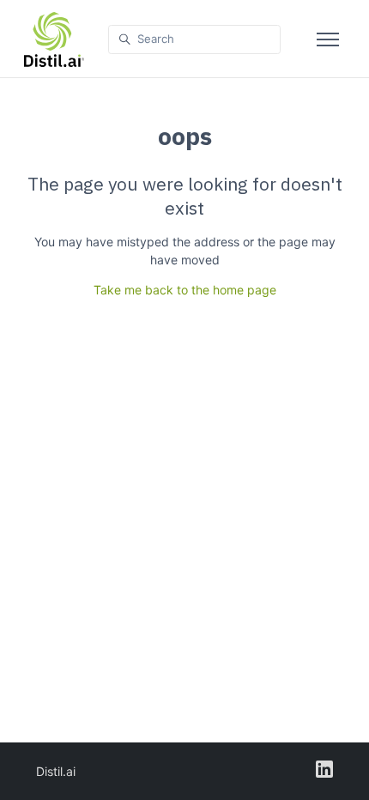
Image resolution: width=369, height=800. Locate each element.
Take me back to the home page (185, 289)
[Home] (54, 39)
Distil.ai (56, 771)
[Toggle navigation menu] (328, 39)
